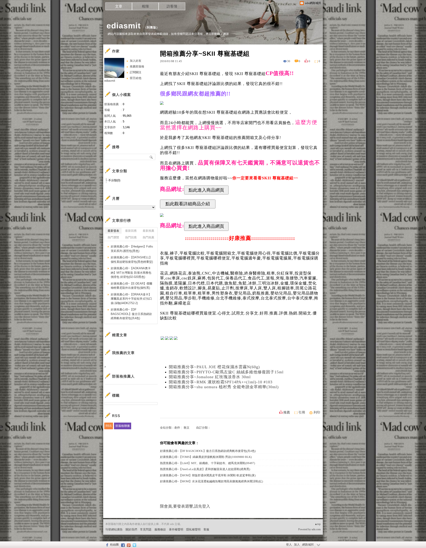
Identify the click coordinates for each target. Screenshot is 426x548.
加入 (297, 544)
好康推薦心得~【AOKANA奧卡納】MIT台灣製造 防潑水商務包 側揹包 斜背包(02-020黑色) (131, 273)
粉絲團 (114, 544)
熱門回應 (131, 237)
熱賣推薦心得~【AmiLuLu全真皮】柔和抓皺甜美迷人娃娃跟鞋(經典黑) (205, 469)
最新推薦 (148, 230)
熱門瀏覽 (113, 237)
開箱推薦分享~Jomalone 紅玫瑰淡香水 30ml (210, 377)
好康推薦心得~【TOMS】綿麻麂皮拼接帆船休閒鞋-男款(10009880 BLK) (206, 457)
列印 (317, 412)
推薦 (286, 412)
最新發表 (113, 230)
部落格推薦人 (123, 376)
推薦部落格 (137, 66)
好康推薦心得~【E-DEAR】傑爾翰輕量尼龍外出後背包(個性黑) (131, 286)
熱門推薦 (148, 237)
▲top (318, 524)
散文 (186, 427)
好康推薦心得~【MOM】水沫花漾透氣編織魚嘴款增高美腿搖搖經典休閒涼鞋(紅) (211, 481)
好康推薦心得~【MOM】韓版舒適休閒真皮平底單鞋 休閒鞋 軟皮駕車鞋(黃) (208, 475)
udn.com (316, 529)
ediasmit (123, 25)
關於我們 (131, 529)
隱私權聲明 (193, 529)
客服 (206, 529)
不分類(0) (114, 180)
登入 (289, 544)
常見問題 (146, 529)
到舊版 (151, 27)
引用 (301, 412)
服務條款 (160, 529)
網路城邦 (308, 544)
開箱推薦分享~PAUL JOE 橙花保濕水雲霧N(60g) (214, 367)
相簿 (145, 6)
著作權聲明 (176, 529)
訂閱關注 (135, 72)
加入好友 (135, 60)
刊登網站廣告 (114, 529)
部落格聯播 (122, 425)
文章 (118, 6)
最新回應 (131, 230)
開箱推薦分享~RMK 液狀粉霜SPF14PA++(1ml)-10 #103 (220, 382)
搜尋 (151, 157)
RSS (109, 425)
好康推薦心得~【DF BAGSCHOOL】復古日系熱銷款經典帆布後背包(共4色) (208, 451)
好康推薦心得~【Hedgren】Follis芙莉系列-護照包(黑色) (132, 249)
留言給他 (135, 78)
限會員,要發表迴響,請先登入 (185, 506)
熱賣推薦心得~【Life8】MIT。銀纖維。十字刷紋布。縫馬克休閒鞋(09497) (207, 463)
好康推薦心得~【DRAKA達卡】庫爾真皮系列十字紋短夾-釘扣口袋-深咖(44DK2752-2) (131, 299)
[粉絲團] (106, 544)
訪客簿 (172, 6)
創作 (177, 427)
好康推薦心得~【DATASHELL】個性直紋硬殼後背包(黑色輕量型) (132, 259)
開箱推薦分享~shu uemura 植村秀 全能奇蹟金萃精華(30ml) (224, 387)
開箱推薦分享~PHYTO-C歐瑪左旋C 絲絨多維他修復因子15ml (226, 372)
